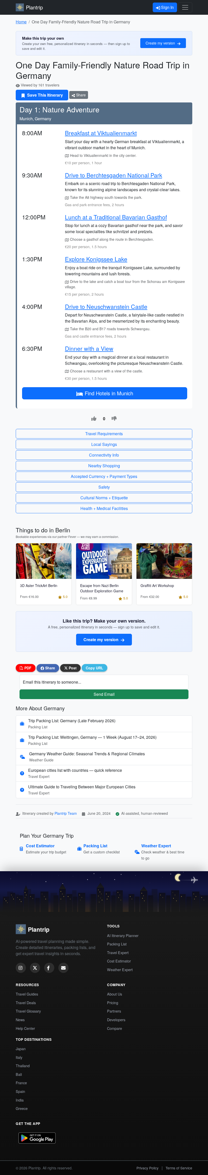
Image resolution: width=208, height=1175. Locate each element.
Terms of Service (179, 1167)
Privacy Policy (147, 1167)
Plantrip (34, 7)
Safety (104, 487)
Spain (20, 1091)
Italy (19, 1057)
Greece (22, 1108)
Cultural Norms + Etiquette (104, 498)
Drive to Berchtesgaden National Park (113, 175)
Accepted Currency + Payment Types (104, 476)
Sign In (167, 7)
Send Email (104, 694)
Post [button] (72, 667)
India (20, 1100)
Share (80, 94)
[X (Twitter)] (35, 968)
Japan (21, 1048)
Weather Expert (120, 969)
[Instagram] (21, 968)
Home (21, 22)
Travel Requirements (104, 433)
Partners (114, 1011)
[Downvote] (114, 418)
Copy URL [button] (94, 667)
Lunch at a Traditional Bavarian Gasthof (116, 217)
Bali (19, 1074)
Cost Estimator (119, 960)
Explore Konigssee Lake (96, 259)
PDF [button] (27, 667)
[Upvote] (93, 418)
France (21, 1082)
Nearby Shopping (104, 466)
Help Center (25, 1028)
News (20, 1019)
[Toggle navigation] (185, 7)
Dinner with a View (89, 348)
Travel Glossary (28, 1011)
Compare (114, 1028)
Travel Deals (26, 1002)
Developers (116, 1019)
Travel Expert (118, 952)
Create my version (161, 43)
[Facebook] (49, 968)
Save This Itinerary (44, 95)
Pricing (112, 1002)
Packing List (117, 943)
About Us (114, 994)
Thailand (23, 1065)
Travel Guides (27, 994)
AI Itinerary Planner (122, 935)
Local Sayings (104, 444)
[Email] (63, 968)
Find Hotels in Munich (109, 393)
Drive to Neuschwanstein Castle (106, 306)
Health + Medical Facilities (104, 508)
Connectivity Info (104, 455)
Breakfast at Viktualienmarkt (101, 133)
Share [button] (49, 667)
